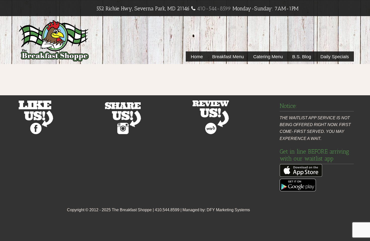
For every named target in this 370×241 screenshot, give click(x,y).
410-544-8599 (214, 8)
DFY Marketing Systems (228, 210)
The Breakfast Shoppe (54, 40)
